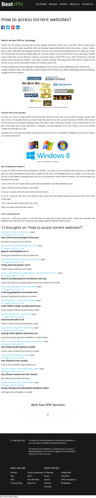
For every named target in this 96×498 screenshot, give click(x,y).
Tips (12, 476)
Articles (63, 4)
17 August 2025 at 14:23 (12, 275)
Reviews (53, 4)
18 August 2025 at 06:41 (12, 371)
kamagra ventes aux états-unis (15, 232)
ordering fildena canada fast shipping (18, 300)
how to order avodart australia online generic (22, 341)
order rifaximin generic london (15, 355)
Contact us (87, 4)
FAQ (12, 479)
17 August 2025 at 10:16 (12, 234)
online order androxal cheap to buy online (20, 259)
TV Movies (48, 472)
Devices (47, 483)
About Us (74, 4)
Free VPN (65, 476)
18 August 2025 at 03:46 (12, 330)
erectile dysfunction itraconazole (16, 314)
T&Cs (29, 476)
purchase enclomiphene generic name (19, 245)
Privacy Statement (35, 472)
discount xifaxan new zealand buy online (20, 368)
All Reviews (66, 483)
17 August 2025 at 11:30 (12, 262)
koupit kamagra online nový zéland (17, 382)
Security (47, 486)
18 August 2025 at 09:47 (12, 385)
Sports (47, 479)
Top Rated (41, 4)
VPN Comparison (68, 479)
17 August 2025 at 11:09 (12, 248)
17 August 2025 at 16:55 (12, 316)
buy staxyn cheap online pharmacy (17, 327)
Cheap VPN (66, 472)
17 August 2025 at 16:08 (12, 303)
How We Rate (33, 479)
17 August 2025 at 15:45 (12, 289)
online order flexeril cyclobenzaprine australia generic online (29, 273)
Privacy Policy (16, 483)
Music (47, 476)
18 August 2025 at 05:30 (12, 344)
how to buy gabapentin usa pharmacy (19, 286)
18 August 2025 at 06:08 (12, 357)
